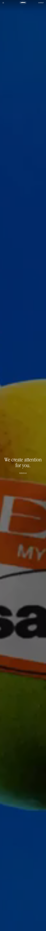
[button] (10, 2)
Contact (41, 2)
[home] (23, 3)
